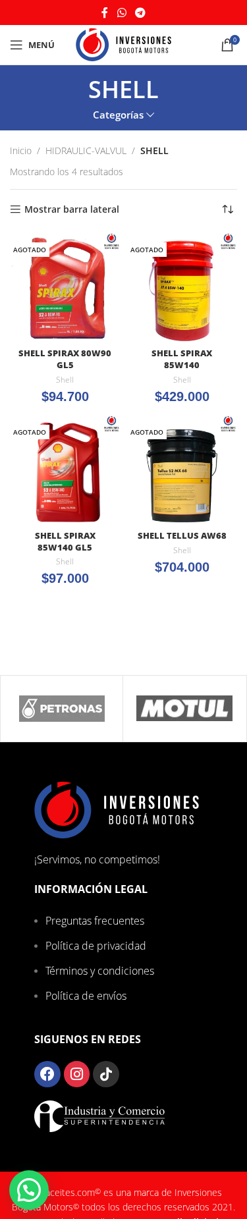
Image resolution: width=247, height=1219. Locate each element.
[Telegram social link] (140, 12)
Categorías (118, 115)
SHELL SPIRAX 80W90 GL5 (64, 359)
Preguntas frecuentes (94, 920)
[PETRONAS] (62, 709)
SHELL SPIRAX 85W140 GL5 (65, 541)
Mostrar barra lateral (71, 209)
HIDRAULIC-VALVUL (85, 150)
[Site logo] (123, 44)
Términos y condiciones (99, 970)
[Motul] (184, 709)
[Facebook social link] (105, 12)
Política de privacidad (95, 945)
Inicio (21, 150)
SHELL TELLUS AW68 (182, 535)
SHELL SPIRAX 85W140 (181, 359)
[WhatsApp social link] (121, 12)
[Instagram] (77, 1074)
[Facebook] (47, 1074)
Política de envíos (85, 996)
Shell (65, 380)
